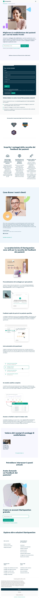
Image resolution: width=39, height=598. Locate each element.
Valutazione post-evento (8, 545)
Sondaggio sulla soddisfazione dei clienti (11, 567)
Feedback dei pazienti (7, 547)
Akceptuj (19, 589)
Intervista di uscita (23, 550)
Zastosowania (5, 3)
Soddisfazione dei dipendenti (25, 546)
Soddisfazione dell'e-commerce (25, 567)
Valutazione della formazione (25, 553)
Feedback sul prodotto (24, 569)
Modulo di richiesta (7, 544)
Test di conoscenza (23, 551)
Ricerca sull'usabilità (23, 571)
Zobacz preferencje (19, 594)
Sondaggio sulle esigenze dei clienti (10, 569)
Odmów (19, 592)
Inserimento (22, 545)
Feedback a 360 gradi (24, 548)
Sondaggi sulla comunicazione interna (27, 555)
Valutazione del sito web (24, 572)
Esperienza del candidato (24, 556)
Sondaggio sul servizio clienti (9, 571)
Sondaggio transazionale (8, 574)
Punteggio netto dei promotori (9, 572)
